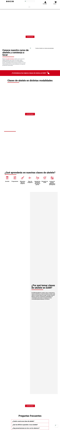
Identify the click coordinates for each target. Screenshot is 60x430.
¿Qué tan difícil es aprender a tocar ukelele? (25, 424)
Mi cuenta (45, 3)
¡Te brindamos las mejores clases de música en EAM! (29, 73)
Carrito (54, 3)
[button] (29, 7)
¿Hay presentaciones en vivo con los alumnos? (26, 428)
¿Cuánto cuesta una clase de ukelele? (23, 421)
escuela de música (10, 58)
